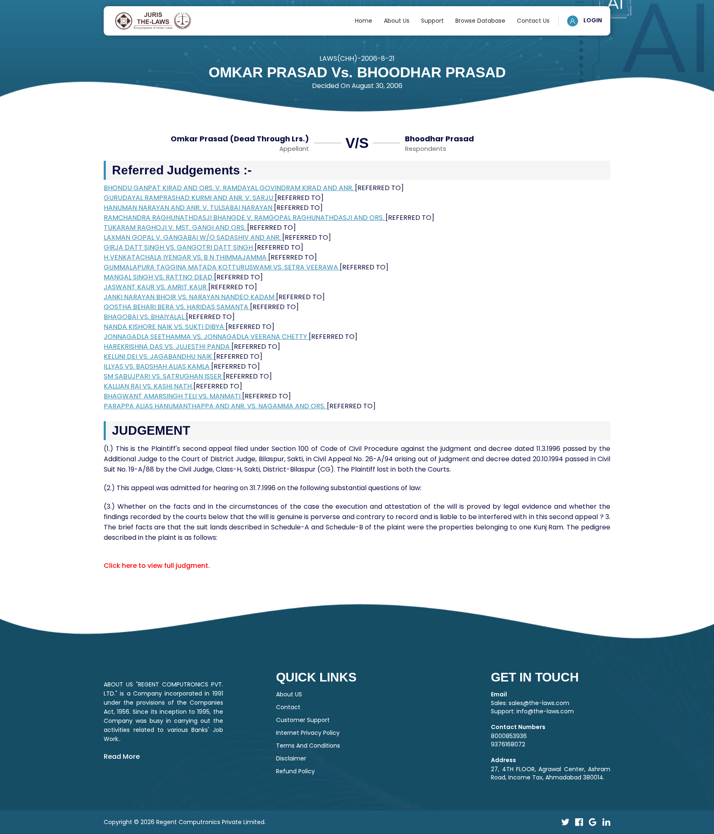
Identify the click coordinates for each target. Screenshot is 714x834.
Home (363, 21)
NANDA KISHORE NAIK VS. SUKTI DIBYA (165, 326)
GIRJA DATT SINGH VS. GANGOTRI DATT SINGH (179, 247)
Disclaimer (291, 758)
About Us (396, 21)
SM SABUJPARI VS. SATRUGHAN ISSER (163, 376)
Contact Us (533, 21)
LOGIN (592, 20)
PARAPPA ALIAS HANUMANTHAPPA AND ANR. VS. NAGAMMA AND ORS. (215, 406)
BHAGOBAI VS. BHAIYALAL (145, 317)
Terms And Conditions (308, 745)
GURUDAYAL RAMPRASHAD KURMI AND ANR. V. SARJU (189, 198)
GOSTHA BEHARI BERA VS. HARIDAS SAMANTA (177, 307)
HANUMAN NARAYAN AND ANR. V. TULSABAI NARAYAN (189, 207)
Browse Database (480, 21)
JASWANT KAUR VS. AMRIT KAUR (156, 287)
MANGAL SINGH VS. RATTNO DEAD (159, 277)
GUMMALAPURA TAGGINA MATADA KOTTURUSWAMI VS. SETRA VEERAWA (222, 267)
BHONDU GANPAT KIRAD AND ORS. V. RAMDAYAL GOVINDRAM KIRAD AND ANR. (229, 188)
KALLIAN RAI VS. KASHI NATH (148, 386)
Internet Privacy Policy (308, 732)
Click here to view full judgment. (157, 565)
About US (289, 694)
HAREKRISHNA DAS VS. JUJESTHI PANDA (167, 346)
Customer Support (303, 720)
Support (432, 21)
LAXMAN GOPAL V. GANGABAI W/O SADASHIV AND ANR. (193, 237)
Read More (122, 756)
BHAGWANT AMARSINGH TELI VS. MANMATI (173, 396)
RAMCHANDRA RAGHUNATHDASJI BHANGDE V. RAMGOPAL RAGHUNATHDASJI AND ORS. (245, 217)
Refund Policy (295, 771)
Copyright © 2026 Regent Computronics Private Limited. (185, 822)
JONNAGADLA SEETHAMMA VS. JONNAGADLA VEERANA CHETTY (206, 336)
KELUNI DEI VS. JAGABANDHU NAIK (159, 356)
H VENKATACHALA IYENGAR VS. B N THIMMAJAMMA (186, 257)
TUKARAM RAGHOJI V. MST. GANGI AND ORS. (175, 227)
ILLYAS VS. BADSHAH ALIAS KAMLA (157, 366)
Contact (288, 707)
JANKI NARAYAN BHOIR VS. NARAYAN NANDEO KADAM (190, 297)
